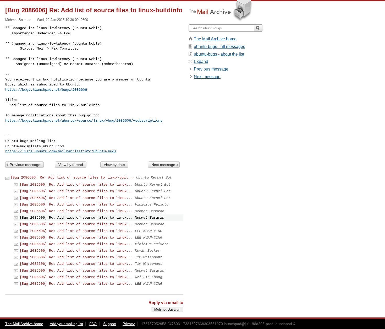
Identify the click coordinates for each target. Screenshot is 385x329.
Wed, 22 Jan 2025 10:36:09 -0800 (62, 20)
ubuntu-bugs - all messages (219, 46)
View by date (114, 165)
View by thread (70, 165)
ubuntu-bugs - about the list (219, 54)
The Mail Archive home (215, 39)
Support (109, 324)
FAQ (93, 324)
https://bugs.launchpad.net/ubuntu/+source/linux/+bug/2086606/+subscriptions (83, 120)
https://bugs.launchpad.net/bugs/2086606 (46, 90)
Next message (163, 165)
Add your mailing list (66, 324)
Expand (201, 61)
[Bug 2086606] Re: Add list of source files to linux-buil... (72, 177)
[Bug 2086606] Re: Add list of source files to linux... (76, 184)
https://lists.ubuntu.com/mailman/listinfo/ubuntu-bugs (60, 151)
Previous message (25, 165)
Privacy (129, 324)
